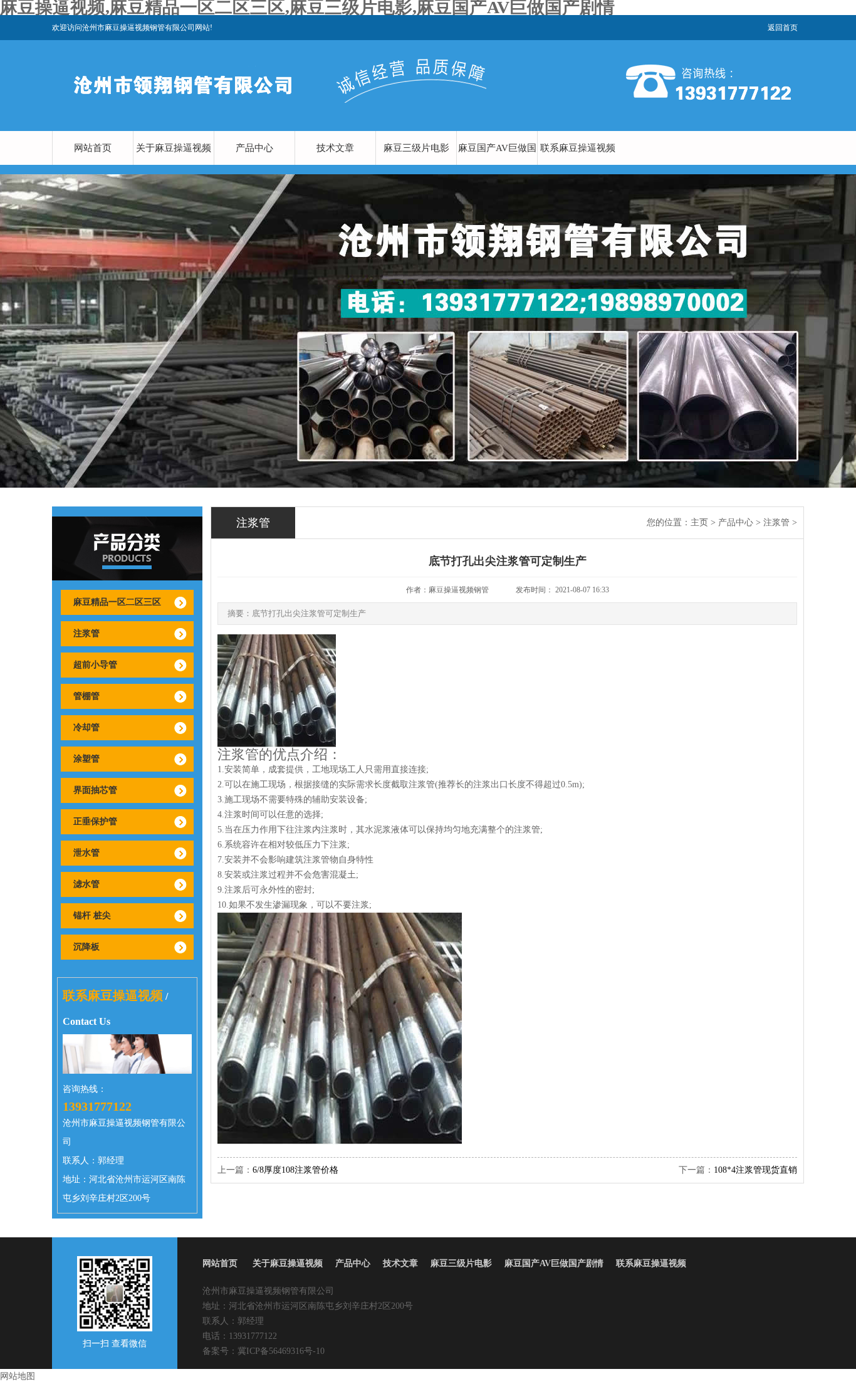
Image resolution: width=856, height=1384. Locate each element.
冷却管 (86, 727)
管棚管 (86, 696)
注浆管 (86, 633)
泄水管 (86, 852)
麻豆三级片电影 (416, 148)
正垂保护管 (95, 821)
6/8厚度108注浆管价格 (295, 1170)
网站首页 (93, 148)
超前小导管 (95, 664)
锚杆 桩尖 (92, 915)
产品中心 (254, 148)
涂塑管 (86, 758)
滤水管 (86, 884)
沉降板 (86, 947)
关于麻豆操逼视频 (173, 148)
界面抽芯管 (95, 790)
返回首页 (783, 27)
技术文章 (335, 148)
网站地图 (17, 1376)
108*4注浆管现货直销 (755, 1170)
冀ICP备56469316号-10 (281, 1351)
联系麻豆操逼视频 (577, 148)
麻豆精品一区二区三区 (117, 602)
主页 (699, 522)
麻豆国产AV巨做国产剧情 (497, 165)
